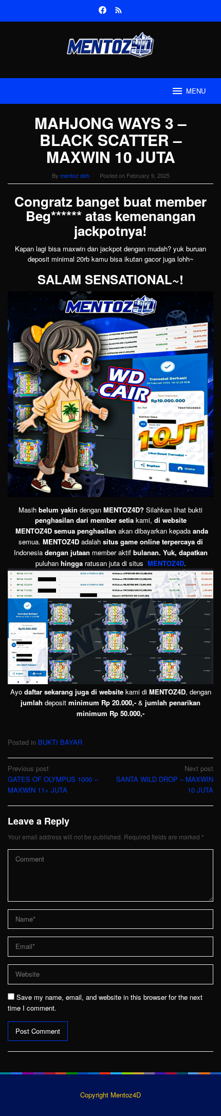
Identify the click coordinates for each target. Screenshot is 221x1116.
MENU (196, 91)
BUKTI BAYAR (60, 742)
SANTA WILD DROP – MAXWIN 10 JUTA (164, 779)
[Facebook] (102, 11)
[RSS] (118, 11)
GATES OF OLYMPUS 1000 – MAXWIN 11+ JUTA (53, 779)
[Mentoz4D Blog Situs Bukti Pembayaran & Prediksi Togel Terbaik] (110, 43)
